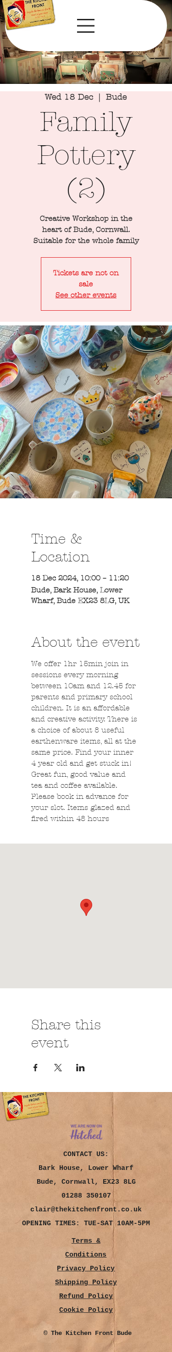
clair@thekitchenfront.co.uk (86, 1210)
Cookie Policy (86, 1310)
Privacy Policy (86, 1269)
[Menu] (85, 26)
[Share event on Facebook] (35, 1067)
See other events (86, 294)
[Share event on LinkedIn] (80, 1067)
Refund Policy (86, 1296)
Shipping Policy (86, 1283)
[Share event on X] (58, 1067)
